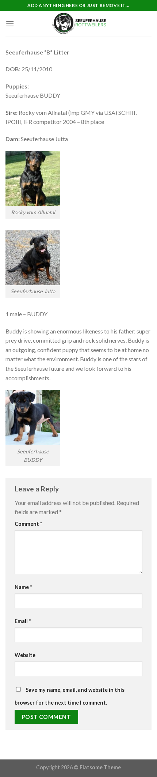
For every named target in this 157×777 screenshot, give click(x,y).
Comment (28, 524)
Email (23, 621)
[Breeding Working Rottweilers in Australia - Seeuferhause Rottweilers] (78, 24)
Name (23, 587)
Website (25, 655)
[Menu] (9, 24)
